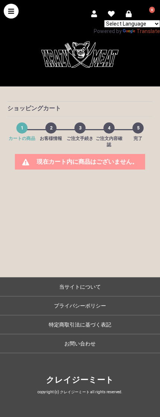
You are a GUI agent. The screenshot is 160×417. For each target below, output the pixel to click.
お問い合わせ (80, 344)
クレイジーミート (80, 379)
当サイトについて (80, 287)
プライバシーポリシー (80, 306)
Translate (148, 31)
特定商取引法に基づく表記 (80, 325)
